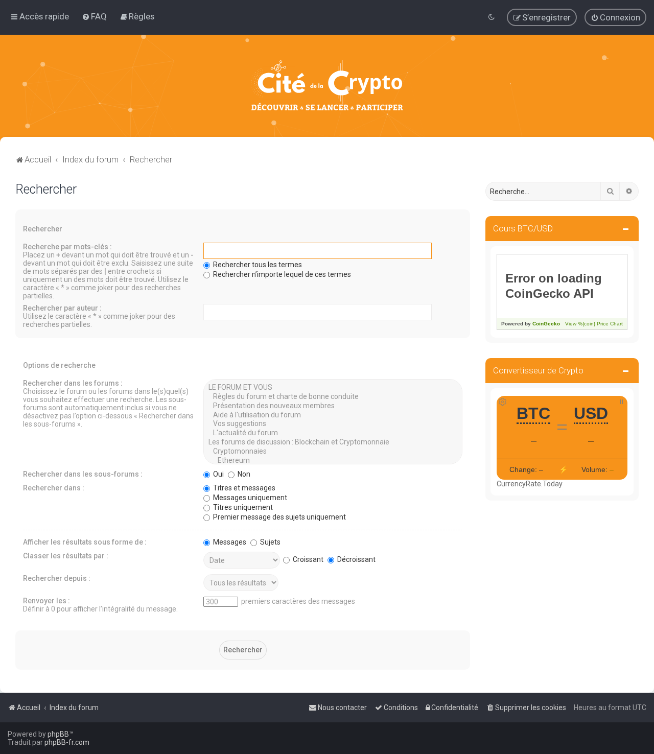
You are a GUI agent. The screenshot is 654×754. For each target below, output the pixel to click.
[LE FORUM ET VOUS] (332, 387)
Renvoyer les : (46, 601)
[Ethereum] (332, 460)
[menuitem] (94, 16)
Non (243, 474)
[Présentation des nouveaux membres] (332, 406)
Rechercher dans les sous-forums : (83, 474)
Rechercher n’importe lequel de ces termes (281, 274)
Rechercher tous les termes (257, 265)
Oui (218, 474)
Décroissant (356, 559)
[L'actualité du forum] (332, 433)
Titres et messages (243, 488)
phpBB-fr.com (66, 742)
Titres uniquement (242, 507)
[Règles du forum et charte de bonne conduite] (332, 397)
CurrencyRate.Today (530, 484)
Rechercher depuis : (56, 578)
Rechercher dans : (53, 488)
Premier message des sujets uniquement (279, 517)
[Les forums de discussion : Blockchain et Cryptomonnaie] (332, 442)
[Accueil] (327, 85)
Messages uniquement (249, 497)
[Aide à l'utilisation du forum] (332, 415)
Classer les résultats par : (65, 556)
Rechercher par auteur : (62, 308)
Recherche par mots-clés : (67, 247)
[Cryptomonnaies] (332, 451)
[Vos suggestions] (332, 424)
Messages (229, 542)
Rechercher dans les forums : (73, 383)
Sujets (270, 542)
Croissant (307, 559)
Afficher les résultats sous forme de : (85, 542)
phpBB (58, 734)
